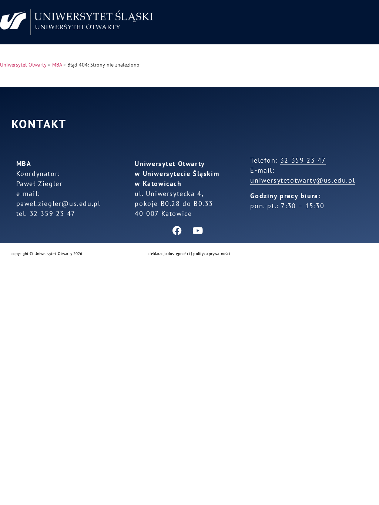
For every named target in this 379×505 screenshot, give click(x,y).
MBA (57, 64)
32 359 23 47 (303, 160)
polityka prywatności (211, 253)
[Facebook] (177, 230)
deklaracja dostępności (169, 253)
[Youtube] (197, 230)
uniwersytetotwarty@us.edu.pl (302, 180)
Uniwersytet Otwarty (23, 64)
